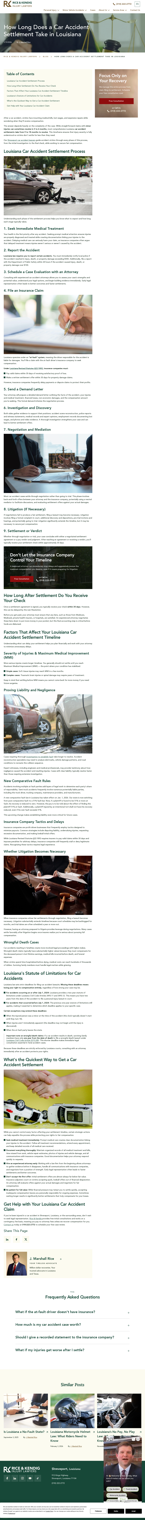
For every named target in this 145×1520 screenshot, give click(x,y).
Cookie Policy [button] (49, 1511)
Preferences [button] (11, 1513)
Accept (134, 1511)
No (69, 765)
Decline (116, 1511)
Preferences (98, 1511)
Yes (75, 765)
